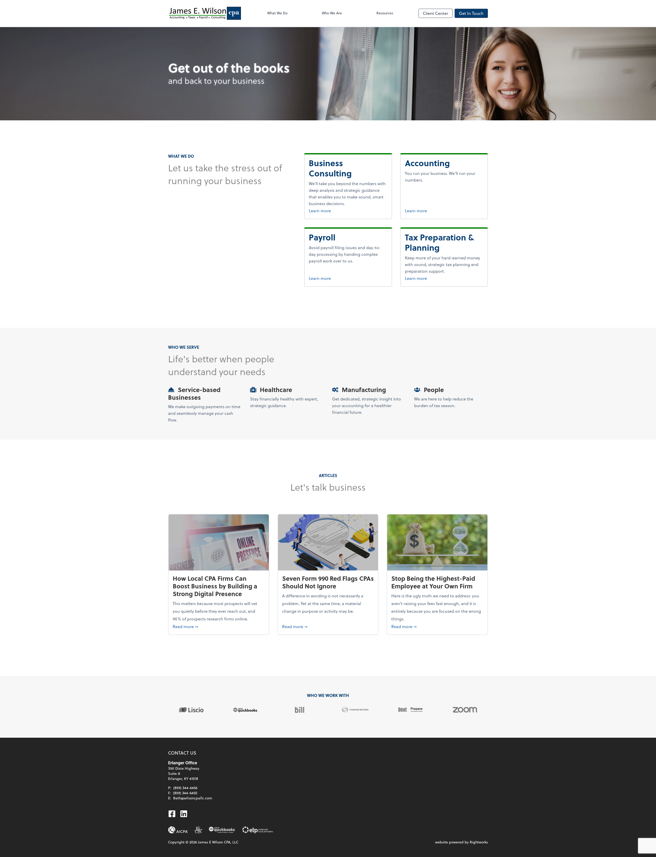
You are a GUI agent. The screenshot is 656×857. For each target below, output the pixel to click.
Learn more (332, 210)
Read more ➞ (219, 626)
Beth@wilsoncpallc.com (192, 798)
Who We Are (332, 13)
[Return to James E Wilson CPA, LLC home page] (205, 13)
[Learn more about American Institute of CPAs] (178, 829)
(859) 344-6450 (185, 793)
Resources (384, 13)
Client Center (435, 13)
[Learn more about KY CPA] (198, 829)
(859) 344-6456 (185, 787)
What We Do (277, 13)
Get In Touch (471, 13)
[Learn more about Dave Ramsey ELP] (257, 829)
